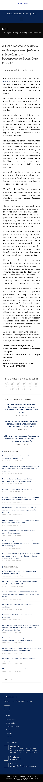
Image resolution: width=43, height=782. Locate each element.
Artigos (8, 730)
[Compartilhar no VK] (36, 384)
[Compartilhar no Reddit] (12, 389)
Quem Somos (11, 720)
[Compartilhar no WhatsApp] (30, 389)
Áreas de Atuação (12, 726)
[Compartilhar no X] (6, 384)
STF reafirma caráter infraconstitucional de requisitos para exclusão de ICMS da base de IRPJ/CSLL (20, 594)
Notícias (9, 733)
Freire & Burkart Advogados (21, 13)
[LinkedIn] (7, 708)
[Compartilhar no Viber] (30, 384)
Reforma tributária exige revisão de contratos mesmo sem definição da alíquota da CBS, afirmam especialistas (21, 627)
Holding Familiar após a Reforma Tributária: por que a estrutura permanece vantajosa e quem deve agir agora (21, 408)
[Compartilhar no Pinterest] (18, 384)
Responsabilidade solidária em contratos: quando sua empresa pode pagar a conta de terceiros (20, 510)
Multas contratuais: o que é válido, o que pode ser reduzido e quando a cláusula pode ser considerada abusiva (21, 556)
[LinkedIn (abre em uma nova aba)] (20, 6)
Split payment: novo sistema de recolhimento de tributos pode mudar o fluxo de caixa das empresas (20, 468)
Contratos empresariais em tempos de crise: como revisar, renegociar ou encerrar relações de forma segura (21, 543)
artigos (6, 81)
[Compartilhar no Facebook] (12, 384)
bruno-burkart (11, 70)
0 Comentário (18, 460)
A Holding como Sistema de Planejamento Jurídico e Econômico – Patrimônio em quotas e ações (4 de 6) (21, 438)
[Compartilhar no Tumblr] (18, 389)
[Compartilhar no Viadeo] (24, 389)
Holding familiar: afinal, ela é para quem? (18, 489)
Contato (9, 736)
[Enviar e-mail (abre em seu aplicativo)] (23, 6)
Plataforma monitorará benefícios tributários (20, 669)
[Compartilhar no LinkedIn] (24, 384)
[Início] (2, 33)
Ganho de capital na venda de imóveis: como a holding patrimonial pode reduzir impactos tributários (21, 424)
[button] (21, 19)
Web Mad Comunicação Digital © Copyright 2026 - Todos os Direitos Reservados (22, 778)
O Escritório (10, 723)
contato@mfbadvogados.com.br (23, 766)
